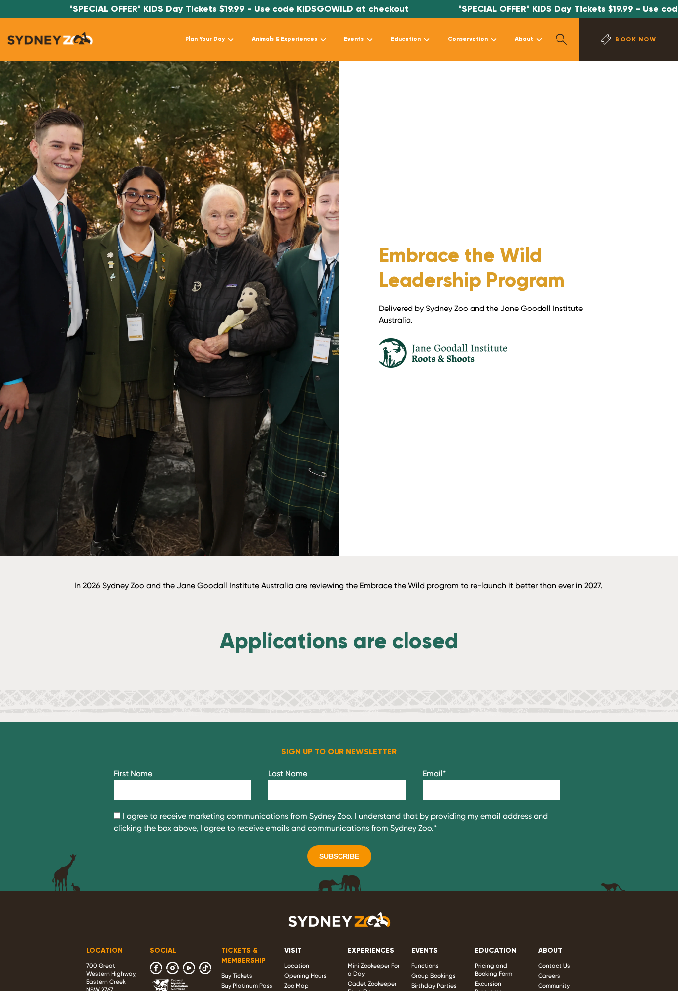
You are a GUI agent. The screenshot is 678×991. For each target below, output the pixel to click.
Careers (549, 975)
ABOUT (550, 950)
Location (296, 965)
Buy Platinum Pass (246, 985)
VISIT (293, 950)
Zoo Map (296, 985)
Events (354, 38)
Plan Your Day (205, 38)
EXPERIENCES (371, 950)
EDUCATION (495, 950)
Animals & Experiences (284, 38)
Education (406, 38)
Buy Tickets (236, 975)
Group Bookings (433, 975)
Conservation (468, 38)
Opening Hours (305, 975)
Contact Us (554, 965)
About (524, 38)
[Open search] (561, 39)
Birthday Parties (434, 985)
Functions (425, 965)
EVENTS (424, 950)
